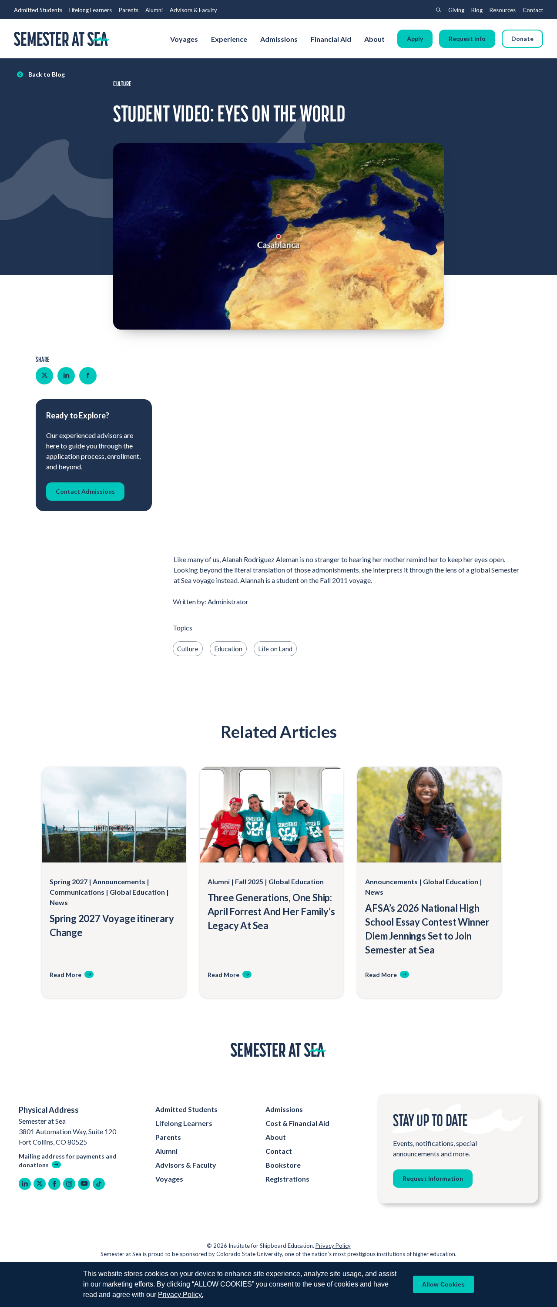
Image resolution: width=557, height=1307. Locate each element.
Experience (229, 39)
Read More (65, 974)
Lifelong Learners (90, 10)
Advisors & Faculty (193, 10)
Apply (415, 38)
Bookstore (283, 1165)
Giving (456, 10)
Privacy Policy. (180, 1294)
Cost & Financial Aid (297, 1123)
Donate (522, 38)
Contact (533, 10)
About (375, 39)
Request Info (467, 38)
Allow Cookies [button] (443, 1284)
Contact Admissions (85, 491)
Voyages (184, 39)
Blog (477, 10)
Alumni (154, 10)
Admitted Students (38, 10)
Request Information (433, 1178)
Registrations (287, 1179)
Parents (128, 10)
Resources (503, 10)
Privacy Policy (333, 1245)
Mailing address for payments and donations (68, 1160)
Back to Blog (46, 74)
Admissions (279, 39)
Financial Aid (331, 39)
